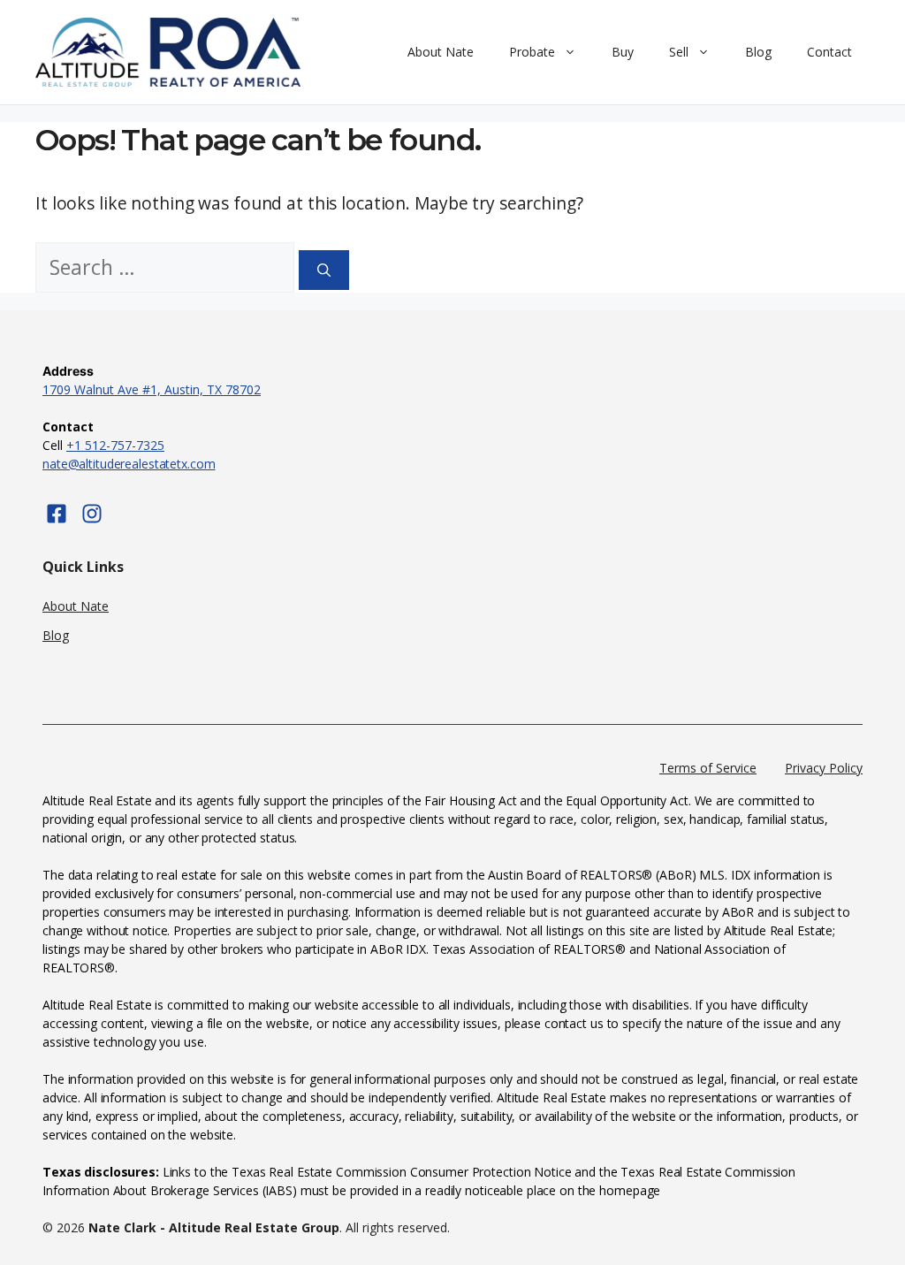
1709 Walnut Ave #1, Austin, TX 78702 (151, 389)
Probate (532, 51)
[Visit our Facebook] (56, 513)
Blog (758, 51)
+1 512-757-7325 (115, 445)
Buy (623, 51)
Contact (829, 51)
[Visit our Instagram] (92, 513)
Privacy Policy (824, 767)
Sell (678, 51)
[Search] (324, 270)
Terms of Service (708, 767)
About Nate (440, 51)
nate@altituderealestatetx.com (129, 463)
